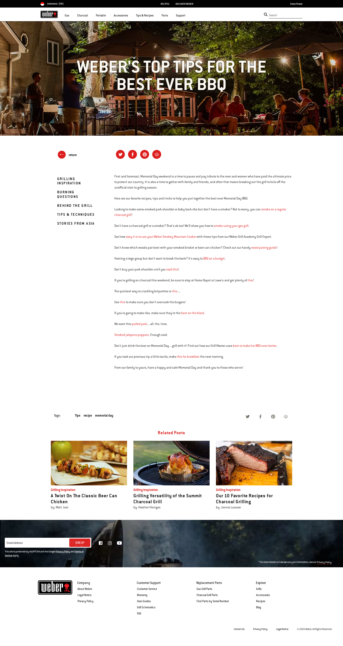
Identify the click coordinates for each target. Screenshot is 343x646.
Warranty (142, 595)
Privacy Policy (63, 551)
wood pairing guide (264, 248)
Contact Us (239, 629)
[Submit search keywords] (265, 14)
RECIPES (165, 4)
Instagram (109, 543)
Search (273, 15)
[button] (71, 15)
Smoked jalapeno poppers (131, 335)
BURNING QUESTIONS (67, 194)
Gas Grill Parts (204, 589)
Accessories (263, 595)
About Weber (84, 589)
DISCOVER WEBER (184, 4)
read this (172, 269)
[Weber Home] (49, 14)
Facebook (100, 543)
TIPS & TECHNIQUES (76, 214)
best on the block (192, 313)
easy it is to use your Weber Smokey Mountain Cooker (161, 237)
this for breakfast (188, 357)
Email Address (15, 543)
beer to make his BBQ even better (254, 346)
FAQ (139, 613)
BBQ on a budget (214, 259)
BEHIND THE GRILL (75, 205)
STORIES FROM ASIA (76, 223)
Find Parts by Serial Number (213, 601)
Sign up (79, 542)
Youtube (119, 543)
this (250, 280)
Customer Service (147, 589)
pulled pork (139, 324)
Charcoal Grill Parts (207, 595)
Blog (258, 607)
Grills (259, 589)
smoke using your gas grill (231, 226)
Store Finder (296, 4)
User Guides (144, 601)
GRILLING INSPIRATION (69, 180)
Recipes (260, 601)
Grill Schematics (146, 607)
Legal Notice (84, 595)
